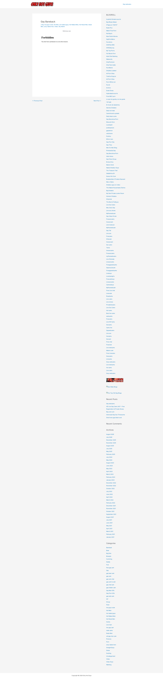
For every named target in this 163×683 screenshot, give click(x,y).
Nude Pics (109, 28)
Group (108, 602)
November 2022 (111, 485)
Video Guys (109, 662)
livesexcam (109, 222)
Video (56, 26)
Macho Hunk (110, 165)
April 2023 (109, 471)
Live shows (109, 302)
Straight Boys (110, 647)
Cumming (109, 559)
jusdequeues (110, 128)
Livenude (109, 293)
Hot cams (109, 310)
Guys (107, 605)
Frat (107, 565)
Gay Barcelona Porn (112, 119)
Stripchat (109, 199)
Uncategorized (110, 656)
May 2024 (109, 460)
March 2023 (110, 474)
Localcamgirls (110, 276)
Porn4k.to (109, 42)
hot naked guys (64, 24)
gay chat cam (110, 585)
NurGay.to (109, 33)
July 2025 (109, 448)
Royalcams (109, 296)
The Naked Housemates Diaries (115, 187)
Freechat (109, 345)
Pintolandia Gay (111, 150)
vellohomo (109, 133)
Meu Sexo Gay (110, 207)
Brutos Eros (109, 162)
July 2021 (109, 520)
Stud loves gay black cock (114, 417)
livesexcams (110, 250)
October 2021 (110, 511)
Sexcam (108, 339)
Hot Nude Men (83, 24)
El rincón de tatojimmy (113, 105)
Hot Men (56, 24)
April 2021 (109, 528)
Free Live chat (110, 290)
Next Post (97, 101)
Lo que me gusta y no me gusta (115, 99)
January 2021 (110, 537)
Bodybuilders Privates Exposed (115, 179)
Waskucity (109, 59)
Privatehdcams (110, 305)
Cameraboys (110, 285)
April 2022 (109, 497)
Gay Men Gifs (110, 590)
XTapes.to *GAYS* (111, 25)
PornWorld (109, 68)
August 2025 (110, 446)
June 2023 (109, 466)
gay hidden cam (111, 587)
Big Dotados (110, 190)
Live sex (108, 233)
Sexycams (109, 356)
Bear (107, 550)
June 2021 (109, 523)
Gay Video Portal (111, 216)
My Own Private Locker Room (115, 193)
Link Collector (110, 225)
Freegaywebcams (111, 265)
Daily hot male (110, 110)
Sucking (108, 653)
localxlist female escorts (113, 19)
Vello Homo (109, 156)
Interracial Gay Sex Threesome (115, 414)
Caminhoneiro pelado (112, 113)
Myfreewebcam (111, 213)
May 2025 (109, 451)
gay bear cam (110, 573)
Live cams (109, 299)
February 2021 (110, 534)
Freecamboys (110, 279)
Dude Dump (109, 90)
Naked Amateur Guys (112, 168)
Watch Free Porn (111, 30)
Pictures (108, 639)
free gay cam (110, 567)
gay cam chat (110, 579)
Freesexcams (110, 219)
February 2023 (110, 477)
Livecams (109, 359)
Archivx (108, 88)
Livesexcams (110, 262)
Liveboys (109, 273)
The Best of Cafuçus (112, 202)
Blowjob (108, 556)
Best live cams (110, 313)
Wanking (108, 664)
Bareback (109, 547)
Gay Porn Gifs (110, 593)
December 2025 (111, 440)
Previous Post (37, 101)
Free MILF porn (110, 96)
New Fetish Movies (112, 36)
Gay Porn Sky (110, 142)
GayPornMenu (110, 39)
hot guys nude (48, 24)
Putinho (108, 136)
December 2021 (111, 506)
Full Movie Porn (111, 53)
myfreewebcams (111, 256)
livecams (109, 336)
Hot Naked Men (74, 24)
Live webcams (110, 347)
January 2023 (110, 480)
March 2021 (109, 531)
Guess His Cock (111, 176)
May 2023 (109, 468)
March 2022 (109, 500)
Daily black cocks (111, 116)
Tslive (108, 247)
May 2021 (109, 525)
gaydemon (109, 130)
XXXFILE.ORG (110, 45)
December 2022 (111, 483)
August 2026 (110, 434)
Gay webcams (127, 4)
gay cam (108, 576)
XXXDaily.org (110, 48)
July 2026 (109, 437)
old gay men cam (111, 636)
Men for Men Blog (111, 147)
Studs (108, 650)
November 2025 (111, 443)
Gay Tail (108, 230)
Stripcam (109, 239)
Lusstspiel (109, 125)
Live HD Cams (110, 322)
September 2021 (111, 514)
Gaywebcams (110, 330)
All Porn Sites (110, 73)
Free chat (109, 342)
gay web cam (110, 596)
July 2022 (109, 491)
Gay (43, 24)
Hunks (108, 622)
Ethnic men (109, 139)
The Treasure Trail (111, 170)
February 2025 (110, 454)
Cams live (109, 327)
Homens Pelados (111, 196)
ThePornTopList (111, 76)
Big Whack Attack (111, 22)
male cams (109, 630)
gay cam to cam (111, 582)
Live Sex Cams (110, 205)
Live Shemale (110, 259)
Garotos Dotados (111, 108)
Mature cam (109, 350)
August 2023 (110, 463)
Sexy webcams (110, 362)
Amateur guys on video (113, 185)
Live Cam (109, 625)
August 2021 (110, 517)
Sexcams (109, 325)
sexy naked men (49, 26)
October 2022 (110, 488)
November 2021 (111, 508)
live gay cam (110, 627)
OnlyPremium (110, 62)
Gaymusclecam (110, 267)
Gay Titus (109, 145)
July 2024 (109, 457)
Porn (107, 642)
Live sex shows (110, 210)
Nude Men (109, 633)
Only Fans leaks (111, 65)
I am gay (108, 102)
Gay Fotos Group (111, 159)
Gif (107, 599)
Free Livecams (110, 353)
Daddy (108, 562)
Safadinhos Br (110, 173)
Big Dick (108, 553)
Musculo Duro (110, 122)
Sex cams (109, 245)
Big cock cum (110, 412)
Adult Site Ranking (111, 56)
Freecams (109, 236)
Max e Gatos (110, 182)
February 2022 (110, 503)
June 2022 (109, 494)
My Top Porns (110, 50)
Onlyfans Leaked (111, 70)
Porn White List (110, 82)
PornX (108, 85)
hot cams (109, 367)
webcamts (109, 316)
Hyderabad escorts (112, 93)
